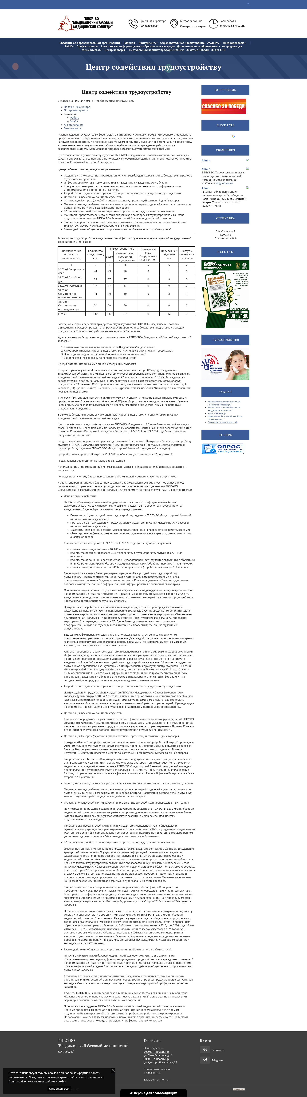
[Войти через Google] (233, 136)
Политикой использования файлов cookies (37, 1081)
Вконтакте (218, 1050)
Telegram (217, 1060)
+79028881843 (152, 1073)
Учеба (74, 121)
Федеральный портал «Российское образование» (225, 417)
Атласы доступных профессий (222, 422)
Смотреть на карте (192, 26)
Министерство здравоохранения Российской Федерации (224, 403)
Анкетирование (73, 125)
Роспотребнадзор (217, 413)
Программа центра (76, 110)
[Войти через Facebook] (222, 136)
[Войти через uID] (211, 136)
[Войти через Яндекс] (228, 136)
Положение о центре (77, 107)
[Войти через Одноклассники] (239, 136)
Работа (74, 117)
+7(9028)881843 (148, 26)
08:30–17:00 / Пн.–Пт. (233, 26)
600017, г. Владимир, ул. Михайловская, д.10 (158, 1053)
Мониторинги (72, 128)
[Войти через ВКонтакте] (217, 136)
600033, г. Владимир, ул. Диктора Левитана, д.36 (160, 1060)
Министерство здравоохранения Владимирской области (224, 409)
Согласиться (59, 1088)
